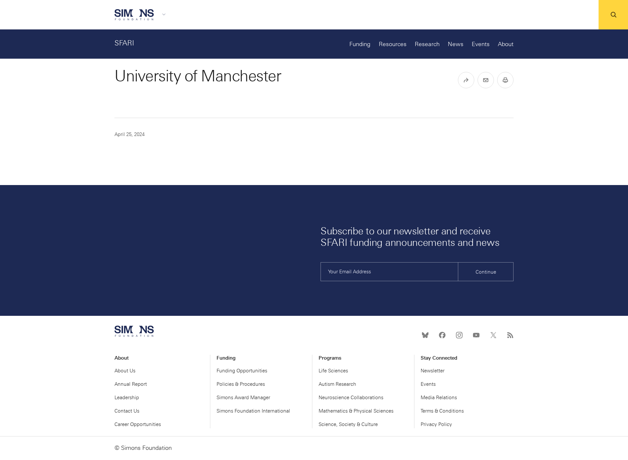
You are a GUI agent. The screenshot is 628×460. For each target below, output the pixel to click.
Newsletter (433, 371)
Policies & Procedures (241, 384)
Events (481, 44)
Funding (360, 44)
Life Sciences (333, 371)
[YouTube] (476, 335)
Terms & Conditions (442, 411)
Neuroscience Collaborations (351, 397)
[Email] (486, 80)
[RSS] (510, 335)
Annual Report (130, 384)
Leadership (126, 397)
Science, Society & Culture (348, 424)
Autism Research (337, 384)
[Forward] (466, 80)
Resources (393, 44)
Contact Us (126, 411)
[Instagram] (459, 335)
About (506, 44)
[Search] (613, 14)
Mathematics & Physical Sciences (356, 411)
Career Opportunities (137, 424)
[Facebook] (442, 335)
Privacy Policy (436, 424)
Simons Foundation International (253, 411)
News (455, 44)
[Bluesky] (425, 335)
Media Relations (439, 397)
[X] (493, 335)
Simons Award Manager (243, 397)
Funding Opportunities (242, 371)
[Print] (505, 80)
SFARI (124, 43)
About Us (124, 371)
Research (427, 44)
